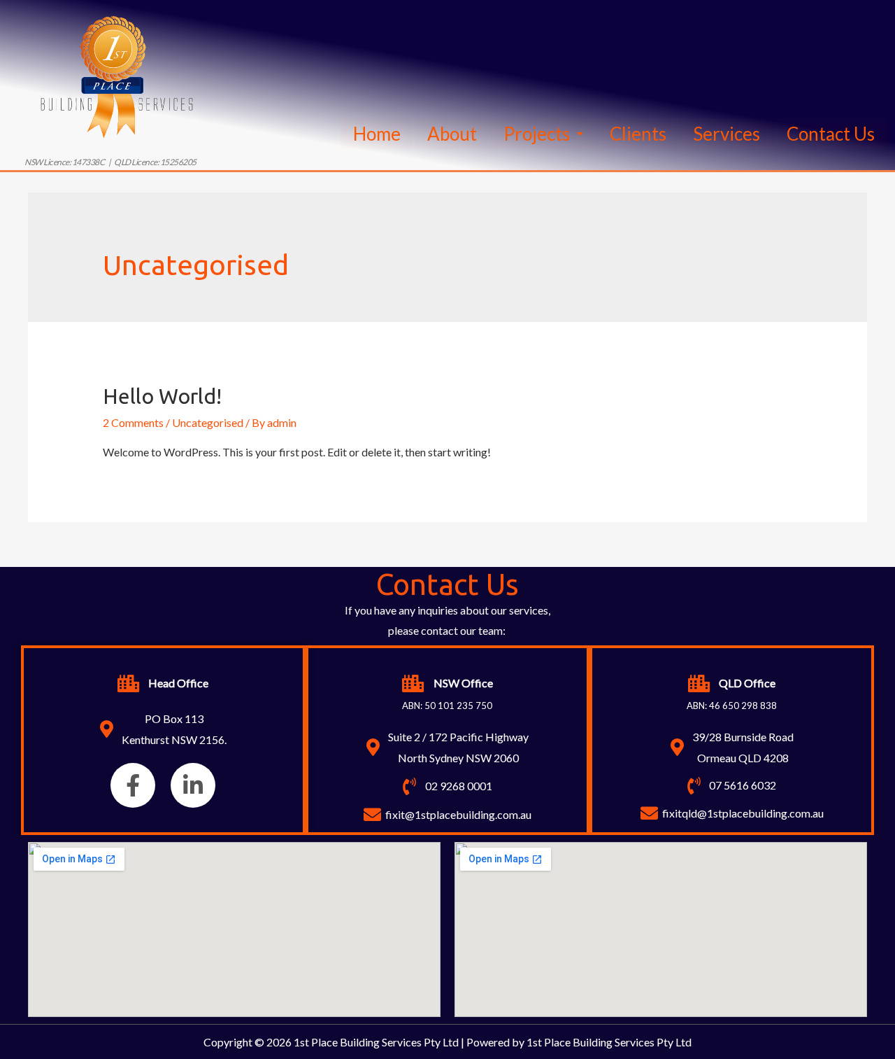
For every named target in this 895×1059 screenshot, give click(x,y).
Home (377, 133)
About (452, 133)
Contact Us (831, 133)
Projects (536, 133)
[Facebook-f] (132, 785)
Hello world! (162, 396)
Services (726, 133)
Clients (638, 133)
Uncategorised (207, 422)
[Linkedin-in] (193, 785)
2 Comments (133, 422)
